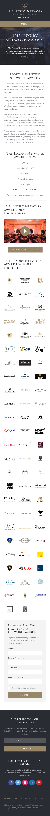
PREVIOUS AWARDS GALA (25, 249)
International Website (33, 798)
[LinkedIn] (32, 782)
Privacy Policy (11, 798)
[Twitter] (18, 782)
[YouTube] (39, 782)
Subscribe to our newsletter (23, 688)
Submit (25, 695)
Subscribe (25, 748)
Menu (24, 24)
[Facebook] (11, 782)
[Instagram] (25, 782)
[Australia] (25, 10)
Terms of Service (34, 808)
